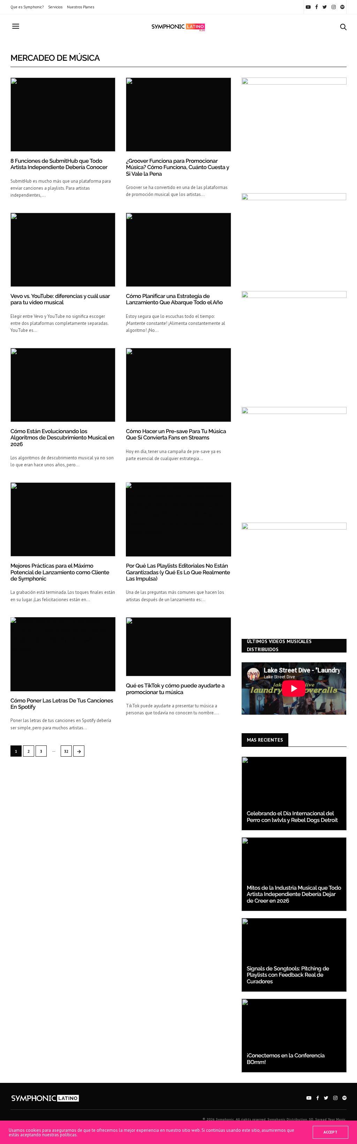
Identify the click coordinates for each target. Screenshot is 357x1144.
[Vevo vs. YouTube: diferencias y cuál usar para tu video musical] (62, 250)
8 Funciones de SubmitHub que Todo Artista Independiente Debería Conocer (58, 164)
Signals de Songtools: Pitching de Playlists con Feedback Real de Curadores (288, 975)
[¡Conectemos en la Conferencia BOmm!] (294, 1035)
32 (66, 751)
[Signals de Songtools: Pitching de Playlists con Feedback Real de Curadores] (294, 955)
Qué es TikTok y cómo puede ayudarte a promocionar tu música (175, 688)
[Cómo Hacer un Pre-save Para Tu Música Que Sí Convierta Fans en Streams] (178, 385)
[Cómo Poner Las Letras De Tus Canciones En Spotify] (62, 654)
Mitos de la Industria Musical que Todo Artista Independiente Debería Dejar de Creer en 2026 (294, 894)
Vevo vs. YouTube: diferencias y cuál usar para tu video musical (60, 299)
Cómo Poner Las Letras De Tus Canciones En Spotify (61, 703)
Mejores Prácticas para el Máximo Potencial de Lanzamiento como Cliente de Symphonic (59, 572)
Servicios (55, 7)
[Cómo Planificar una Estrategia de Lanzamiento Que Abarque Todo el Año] (178, 250)
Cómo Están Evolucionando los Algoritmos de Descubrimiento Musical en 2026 (62, 437)
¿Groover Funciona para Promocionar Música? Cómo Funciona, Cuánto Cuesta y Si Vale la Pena (177, 167)
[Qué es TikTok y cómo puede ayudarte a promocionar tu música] (178, 646)
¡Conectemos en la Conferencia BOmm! (286, 1058)
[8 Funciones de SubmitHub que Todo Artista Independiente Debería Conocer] (62, 115)
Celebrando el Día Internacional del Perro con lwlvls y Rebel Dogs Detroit (292, 816)
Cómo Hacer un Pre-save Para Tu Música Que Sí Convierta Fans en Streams (176, 434)
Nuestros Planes (80, 7)
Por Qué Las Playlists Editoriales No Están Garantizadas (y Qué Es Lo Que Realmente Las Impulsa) (178, 572)
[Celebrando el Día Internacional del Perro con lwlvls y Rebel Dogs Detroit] (294, 793)
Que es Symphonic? (27, 7)
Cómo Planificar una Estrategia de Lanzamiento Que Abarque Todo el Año (174, 299)
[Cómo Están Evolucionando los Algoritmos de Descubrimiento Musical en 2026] (62, 385)
